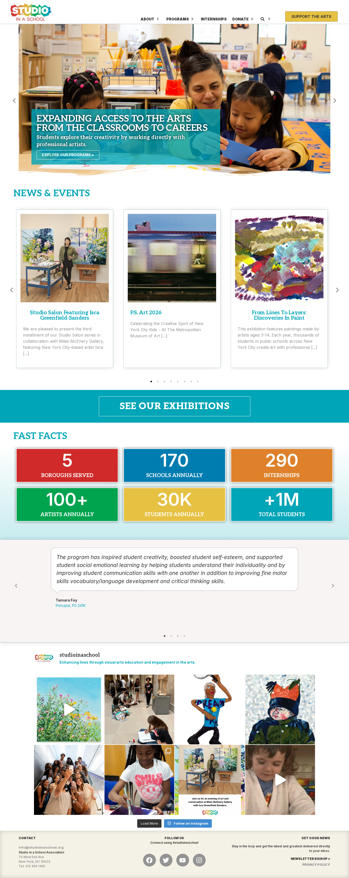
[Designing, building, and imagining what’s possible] (139, 780)
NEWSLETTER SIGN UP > (310, 859)
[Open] (269, 19)
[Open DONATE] (252, 19)
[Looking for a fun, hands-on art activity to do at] (280, 780)
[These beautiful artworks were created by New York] (69, 710)
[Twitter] (166, 860)
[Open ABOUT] (158, 19)
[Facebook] (149, 860)
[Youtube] (182, 860)
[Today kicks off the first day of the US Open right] (210, 710)
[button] (14, 100)
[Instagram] (199, 860)
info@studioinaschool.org (41, 847)
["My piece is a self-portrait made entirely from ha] (280, 710)
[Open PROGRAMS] (192, 19)
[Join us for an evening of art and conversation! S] (210, 780)
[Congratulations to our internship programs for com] (69, 780)
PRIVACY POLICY (316, 865)
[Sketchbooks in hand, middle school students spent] (139, 710)
